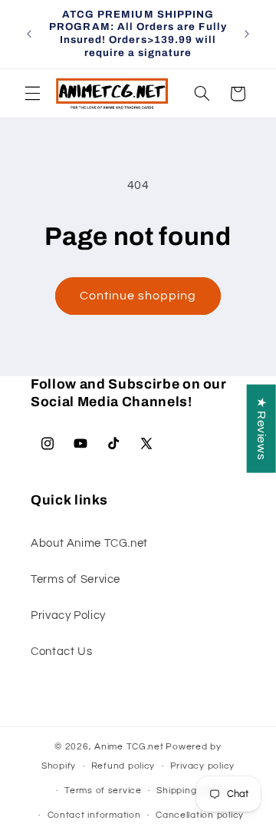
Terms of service (103, 790)
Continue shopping (138, 295)
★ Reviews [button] (261, 428)
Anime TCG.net (129, 747)
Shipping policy (191, 790)
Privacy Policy (68, 615)
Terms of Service (75, 579)
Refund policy (123, 766)
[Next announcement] (247, 34)
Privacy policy (202, 766)
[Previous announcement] (29, 34)
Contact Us (61, 651)
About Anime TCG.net (89, 543)
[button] (32, 93)
